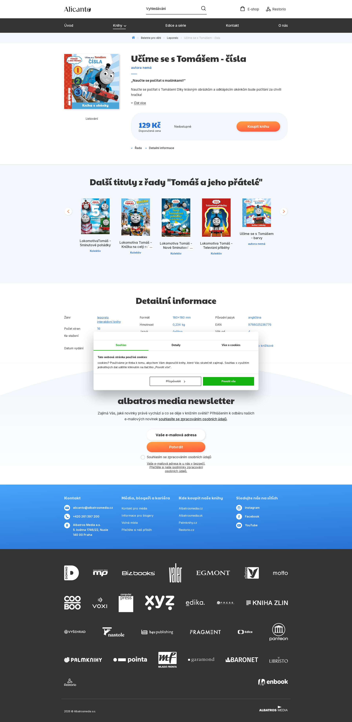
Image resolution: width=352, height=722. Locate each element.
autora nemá (141, 68)
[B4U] (157, 632)
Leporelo (172, 38)
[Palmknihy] (83, 659)
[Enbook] (273, 682)
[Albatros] (251, 573)
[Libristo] (278, 659)
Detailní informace (161, 148)
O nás (283, 25)
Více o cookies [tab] (231, 345)
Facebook (252, 516)
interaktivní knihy (109, 321)
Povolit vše (228, 381)
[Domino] (71, 573)
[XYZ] (160, 603)
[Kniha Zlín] (267, 603)
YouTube (251, 525)
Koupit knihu (258, 126)
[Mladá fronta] (167, 659)
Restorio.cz (186, 530)
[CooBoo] (72, 603)
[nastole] (113, 632)
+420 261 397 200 (86, 516)
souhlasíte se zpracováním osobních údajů (193, 419)
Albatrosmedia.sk (191, 515)
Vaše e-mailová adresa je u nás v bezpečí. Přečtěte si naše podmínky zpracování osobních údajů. (176, 467)
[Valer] (175, 573)
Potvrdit (176, 447)
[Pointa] (130, 659)
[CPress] (225, 603)
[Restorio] (70, 682)
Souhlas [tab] (121, 345)
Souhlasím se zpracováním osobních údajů (179, 457)
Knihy (118, 25)
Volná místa (130, 522)
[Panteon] (278, 632)
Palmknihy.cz (188, 522)
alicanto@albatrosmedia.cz (93, 507)
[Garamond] (201, 659)
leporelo (103, 317)
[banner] (85, 9)
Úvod (68, 25)
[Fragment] (205, 632)
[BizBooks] (138, 573)
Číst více (140, 103)
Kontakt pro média (134, 508)
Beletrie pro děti (151, 38)
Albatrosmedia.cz (191, 508)
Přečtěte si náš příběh (137, 530)
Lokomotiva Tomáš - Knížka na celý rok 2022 (136, 247)
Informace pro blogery (137, 515)
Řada (138, 148)
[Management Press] (100, 573)
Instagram (252, 507)
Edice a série (175, 25)
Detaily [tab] (176, 345)
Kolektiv (95, 251)
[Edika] (195, 603)
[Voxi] (100, 603)
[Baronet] (242, 659)
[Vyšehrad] (75, 632)
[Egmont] (213, 573)
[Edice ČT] (245, 632)
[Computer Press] (126, 603)
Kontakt (232, 25)
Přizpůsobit (173, 381)
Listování (92, 118)
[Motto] (280, 573)
